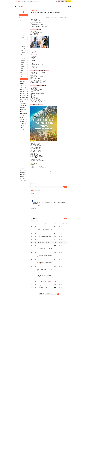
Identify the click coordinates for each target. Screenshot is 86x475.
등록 (65, 186)
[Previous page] (45, 291)
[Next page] (52, 291)
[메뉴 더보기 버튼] (65, 193)
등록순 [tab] (39, 190)
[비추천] (36, 197)
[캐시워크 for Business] (68, 1)
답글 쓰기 (39, 197)
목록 (65, 177)
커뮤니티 (22, 6)
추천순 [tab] (33, 190)
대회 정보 (18, 6)
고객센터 (56, 1)
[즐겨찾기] (36, 218)
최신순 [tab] (36, 190)
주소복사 (66, 17)
